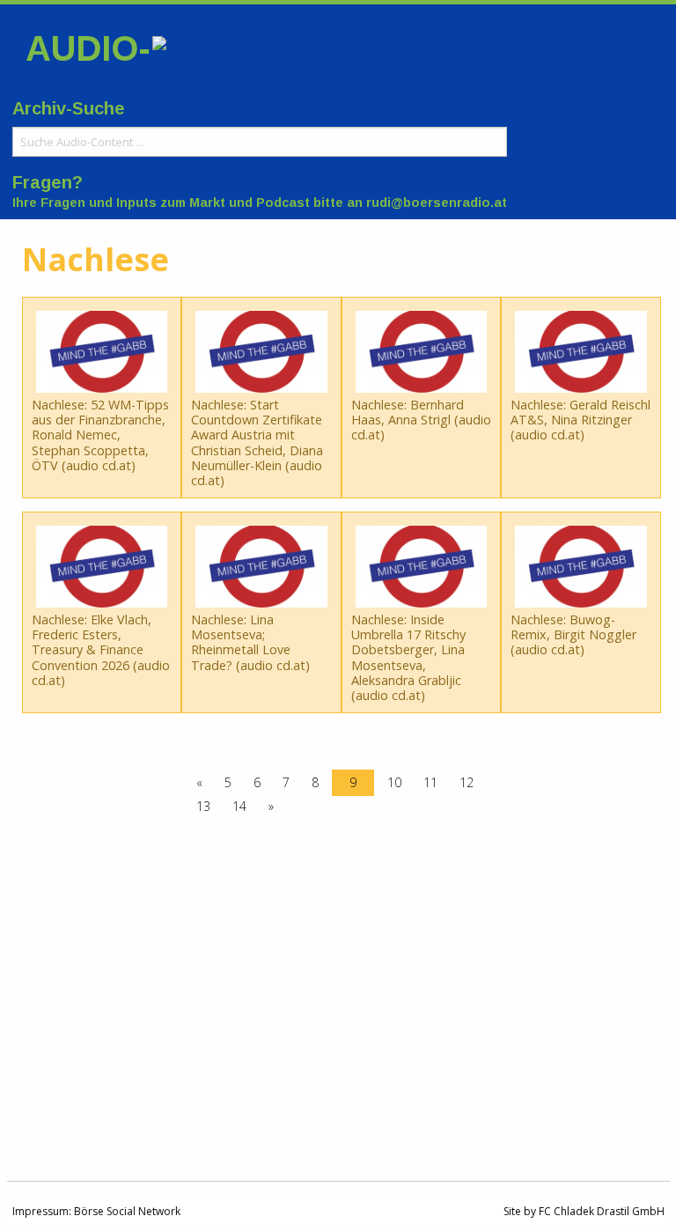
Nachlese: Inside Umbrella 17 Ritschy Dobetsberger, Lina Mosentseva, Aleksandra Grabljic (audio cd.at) (408, 657)
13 (203, 806)
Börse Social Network (127, 1211)
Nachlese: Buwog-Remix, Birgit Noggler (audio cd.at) (573, 635)
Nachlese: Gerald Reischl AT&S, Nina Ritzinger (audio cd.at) (580, 420)
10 (394, 782)
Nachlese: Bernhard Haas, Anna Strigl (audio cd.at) (421, 420)
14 (239, 806)
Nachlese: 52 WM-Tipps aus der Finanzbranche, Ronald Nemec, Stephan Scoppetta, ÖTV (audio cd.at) (100, 435)
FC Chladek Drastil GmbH (602, 1211)
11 (430, 782)
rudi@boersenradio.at (436, 202)
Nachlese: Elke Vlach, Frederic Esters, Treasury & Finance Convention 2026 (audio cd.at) (101, 650)
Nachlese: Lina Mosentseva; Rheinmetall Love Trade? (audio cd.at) (250, 642)
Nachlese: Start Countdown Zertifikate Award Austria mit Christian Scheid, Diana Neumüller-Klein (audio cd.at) (257, 442)
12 (466, 782)
